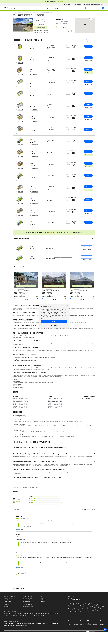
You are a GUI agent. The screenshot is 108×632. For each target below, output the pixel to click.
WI (43, 615)
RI (27, 615)
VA (38, 615)
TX (34, 615)
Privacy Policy (44, 603)
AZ (9, 613)
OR (23, 615)
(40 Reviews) (41, 24)
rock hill (41, 12)
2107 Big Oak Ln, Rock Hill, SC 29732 (62, 247)
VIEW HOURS (71, 19)
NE (57, 613)
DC (20, 613)
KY (37, 613)
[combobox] (95, 7)
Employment (7, 603)
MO (55, 613)
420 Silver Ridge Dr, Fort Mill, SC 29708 (63, 257)
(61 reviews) (77, 289)
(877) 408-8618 (87, 398)
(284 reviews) (21, 289)
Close (54, 321)
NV (4, 615)
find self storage (22, 12)
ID (29, 613)
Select (88, 46)
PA (25, 615)
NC (16, 615)
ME (41, 613)
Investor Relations (8, 601)
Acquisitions (6, 599)
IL (30, 613)
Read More (21, 573)
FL (22, 613)
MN (50, 613)
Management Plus (8, 598)
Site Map (43, 601)
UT (36, 615)
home (14, 12)
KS (34, 613)
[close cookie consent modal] (67, 306)
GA (25, 613)
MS (53, 613)
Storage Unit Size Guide (27, 606)
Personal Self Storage (27, 599)
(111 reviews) (49, 289)
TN (32, 615)
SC (29, 615)
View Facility (86, 246)
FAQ (42, 598)
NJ (9, 615)
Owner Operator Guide (27, 604)
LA (39, 613)
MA (46, 613)
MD (43, 613)
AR (7, 613)
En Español (43, 599)
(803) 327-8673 (23, 387)
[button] (54, 240)
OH (18, 615)
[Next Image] (32, 25)
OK (21, 615)
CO (13, 613)
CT (16, 613)
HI (27, 613)
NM (11, 615)
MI (48, 613)
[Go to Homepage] (8, 8)
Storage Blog (25, 603)
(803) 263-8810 (46, 32)
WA (41, 615)
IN (32, 613)
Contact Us (6, 604)
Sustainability (7, 606)
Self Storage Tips (26, 601)
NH (7, 615)
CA (11, 613)
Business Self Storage (27, 598)
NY (14, 615)
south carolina (32, 12)
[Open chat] (105, 629)
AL (4, 613)
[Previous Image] (14, 25)
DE (18, 613)
